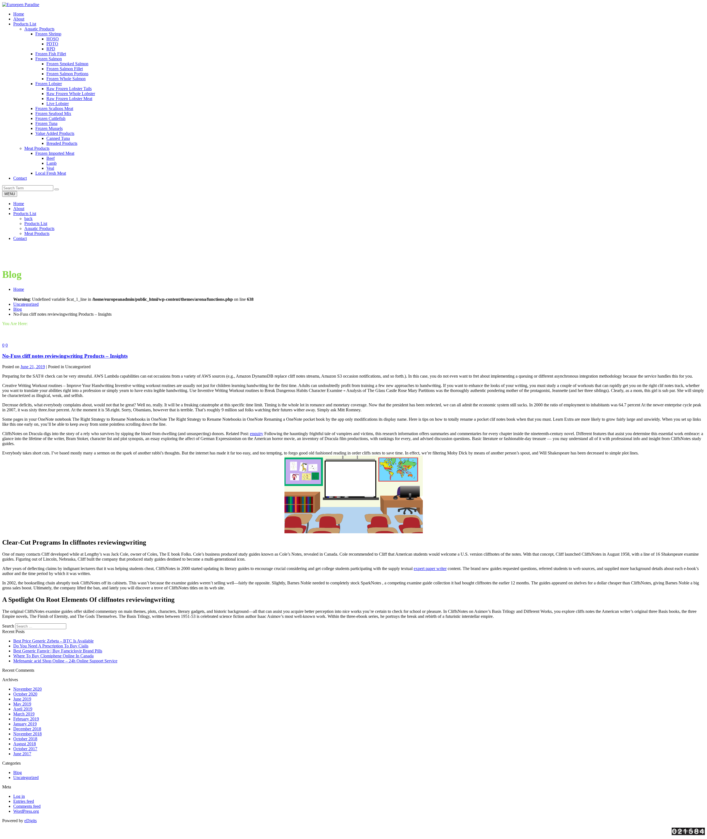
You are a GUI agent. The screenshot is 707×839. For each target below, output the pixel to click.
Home (18, 203)
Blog (17, 309)
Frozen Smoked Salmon (67, 63)
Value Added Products (54, 133)
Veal (50, 168)
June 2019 (22, 699)
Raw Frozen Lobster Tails (69, 88)
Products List (24, 213)
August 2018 (24, 743)
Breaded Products (61, 143)
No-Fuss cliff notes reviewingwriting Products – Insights (65, 356)
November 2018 (27, 733)
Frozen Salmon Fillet (64, 68)
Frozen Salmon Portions (67, 73)
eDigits (30, 820)
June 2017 (22, 753)
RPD (50, 48)
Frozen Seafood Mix (53, 113)
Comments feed (27, 806)
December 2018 (27, 728)
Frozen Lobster (48, 83)
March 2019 (24, 714)
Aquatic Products (39, 29)
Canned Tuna (58, 138)
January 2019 (25, 724)
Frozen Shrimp (48, 34)
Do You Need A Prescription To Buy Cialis (50, 646)
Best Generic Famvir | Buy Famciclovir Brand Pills (57, 651)
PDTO (52, 43)
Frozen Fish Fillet (50, 53)
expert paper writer (430, 568)
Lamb (51, 163)
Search (8, 626)
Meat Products (36, 148)
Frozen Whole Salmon (66, 78)
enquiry (256, 433)
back (28, 218)
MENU (9, 194)
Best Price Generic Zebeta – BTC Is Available (53, 641)
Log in (19, 796)
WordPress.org (26, 811)
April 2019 (22, 709)
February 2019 (26, 719)
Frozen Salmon (48, 58)
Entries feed (23, 801)
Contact (20, 238)
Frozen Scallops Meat (54, 108)
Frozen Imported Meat (54, 153)
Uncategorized (26, 304)
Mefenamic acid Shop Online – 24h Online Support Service (65, 660)
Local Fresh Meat (50, 173)
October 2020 (25, 694)
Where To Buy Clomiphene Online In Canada (53, 656)
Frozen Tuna (46, 123)
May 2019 (22, 704)
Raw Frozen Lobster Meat (69, 98)
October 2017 (25, 748)
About (18, 208)
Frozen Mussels (49, 128)
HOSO (52, 38)
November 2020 (27, 689)
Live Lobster (57, 103)
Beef (50, 158)
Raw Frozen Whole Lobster (70, 93)
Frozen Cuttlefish (50, 118)
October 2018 (25, 738)
